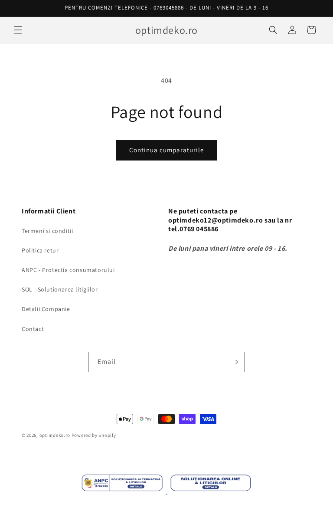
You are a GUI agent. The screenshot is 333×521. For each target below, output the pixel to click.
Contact (33, 329)
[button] (18, 29)
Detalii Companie (46, 309)
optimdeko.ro (54, 435)
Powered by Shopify (94, 435)
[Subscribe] (234, 362)
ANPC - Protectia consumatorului (68, 270)
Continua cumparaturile (166, 150)
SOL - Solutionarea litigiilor (60, 289)
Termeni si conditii (47, 231)
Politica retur (40, 250)
